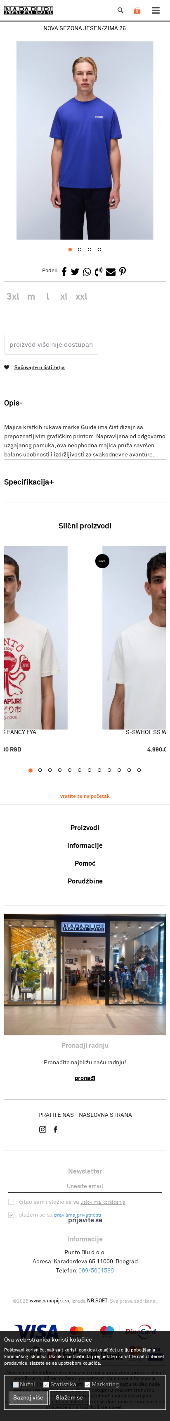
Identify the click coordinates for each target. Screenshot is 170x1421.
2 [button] (44, 770)
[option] (85, 29)
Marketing (105, 1384)
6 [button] (84, 770)
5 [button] (74, 770)
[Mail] (111, 272)
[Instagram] (42, 1129)
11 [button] (133, 770)
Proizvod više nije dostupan (51, 344)
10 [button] (124, 770)
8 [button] (104, 770)
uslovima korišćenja (102, 1202)
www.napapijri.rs (49, 1301)
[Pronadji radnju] (85, 974)
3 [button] (54, 770)
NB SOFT (97, 1301)
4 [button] (64, 770)
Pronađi (85, 1078)
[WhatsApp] (87, 272)
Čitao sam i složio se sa (72, 1202)
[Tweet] (75, 272)
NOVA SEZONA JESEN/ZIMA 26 (84, 28)
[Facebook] (64, 272)
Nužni (27, 1384)
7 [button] (94, 770)
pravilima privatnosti (77, 1215)
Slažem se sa (60, 1215)
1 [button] (34, 770)
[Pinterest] (122, 272)
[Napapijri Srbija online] (28, 10)
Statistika (63, 1384)
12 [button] (143, 770)
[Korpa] (137, 19)
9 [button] (114, 770)
